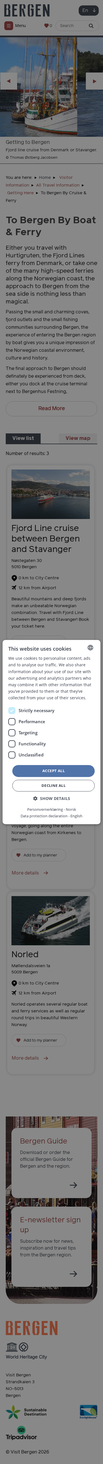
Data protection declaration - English (51, 815)
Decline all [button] (53, 785)
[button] (51, 798)
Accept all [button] (53, 770)
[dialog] (51, 732)
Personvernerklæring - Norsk (51, 809)
